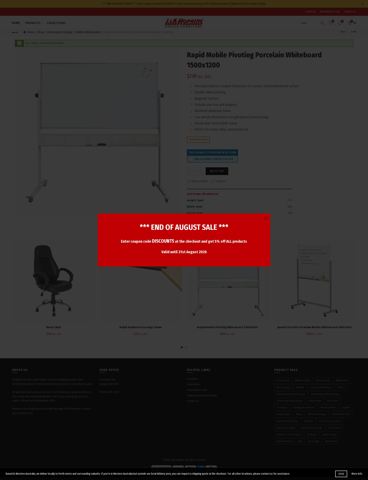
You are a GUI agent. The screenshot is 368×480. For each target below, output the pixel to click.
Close (341, 474)
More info (357, 473)
